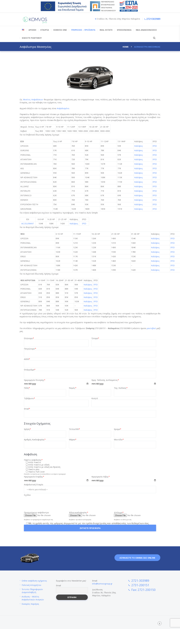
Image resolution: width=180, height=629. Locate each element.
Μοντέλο (119, 439)
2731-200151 (140, 585)
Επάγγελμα (29, 370)
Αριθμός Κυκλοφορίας (34, 439)
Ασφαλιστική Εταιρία (33, 484)
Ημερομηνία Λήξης (100, 477)
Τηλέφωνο (29, 398)
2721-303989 (140, 581)
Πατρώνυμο (30, 349)
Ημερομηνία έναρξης (34, 477)
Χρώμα (117, 429)
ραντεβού (151, 328)
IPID (155, 146)
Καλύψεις (138, 146)
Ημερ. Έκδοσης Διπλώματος (105, 380)
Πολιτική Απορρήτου (31, 585)
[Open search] (153, 38)
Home (126, 46)
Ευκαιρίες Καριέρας (30, 604)
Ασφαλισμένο (63, 108)
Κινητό (94, 398)
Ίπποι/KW (74, 429)
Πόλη (27, 388)
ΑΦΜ (27, 359)
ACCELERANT (27, 223)
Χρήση (27, 429)
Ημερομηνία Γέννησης (34, 380)
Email (27, 409)
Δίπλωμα (118, 512)
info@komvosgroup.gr (102, 583)
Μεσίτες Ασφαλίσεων (33, 99)
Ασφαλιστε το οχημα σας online (137, 557)
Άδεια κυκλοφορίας (78, 512)
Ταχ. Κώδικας (120, 388)
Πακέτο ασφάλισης (33, 460)
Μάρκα (72, 439)
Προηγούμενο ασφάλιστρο (36, 512)
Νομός (72, 388)
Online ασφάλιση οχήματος (34, 580)
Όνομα (95, 338)
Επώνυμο (29, 338)
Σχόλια (27, 495)
